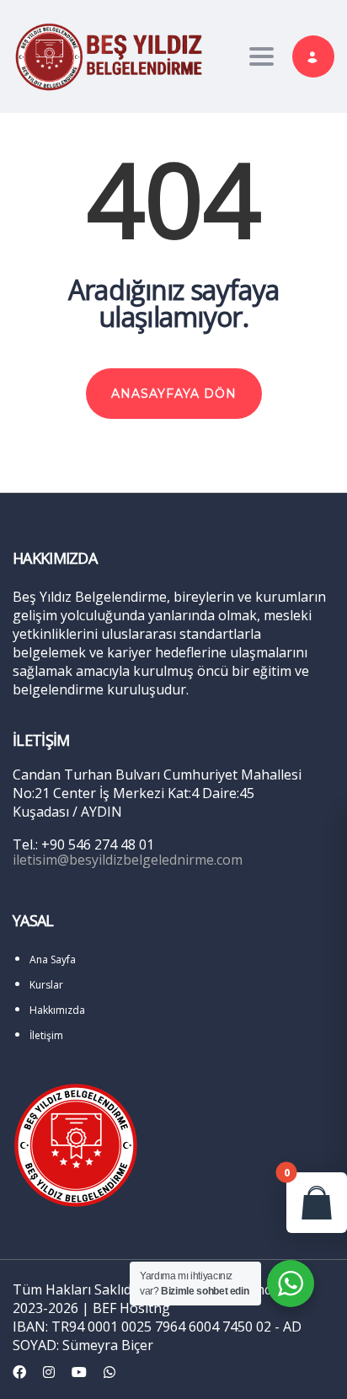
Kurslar (46, 985)
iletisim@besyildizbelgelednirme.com (128, 859)
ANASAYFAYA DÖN (174, 393)
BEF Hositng (131, 1308)
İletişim (46, 1035)
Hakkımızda (57, 1010)
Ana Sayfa (52, 959)
